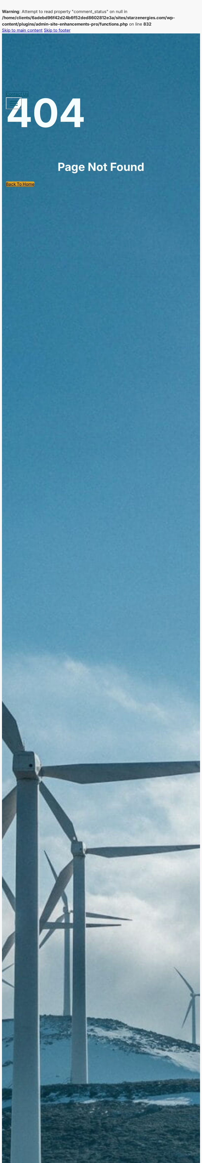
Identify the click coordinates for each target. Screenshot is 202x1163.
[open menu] (14, 103)
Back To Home (20, 184)
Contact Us (17, 94)
